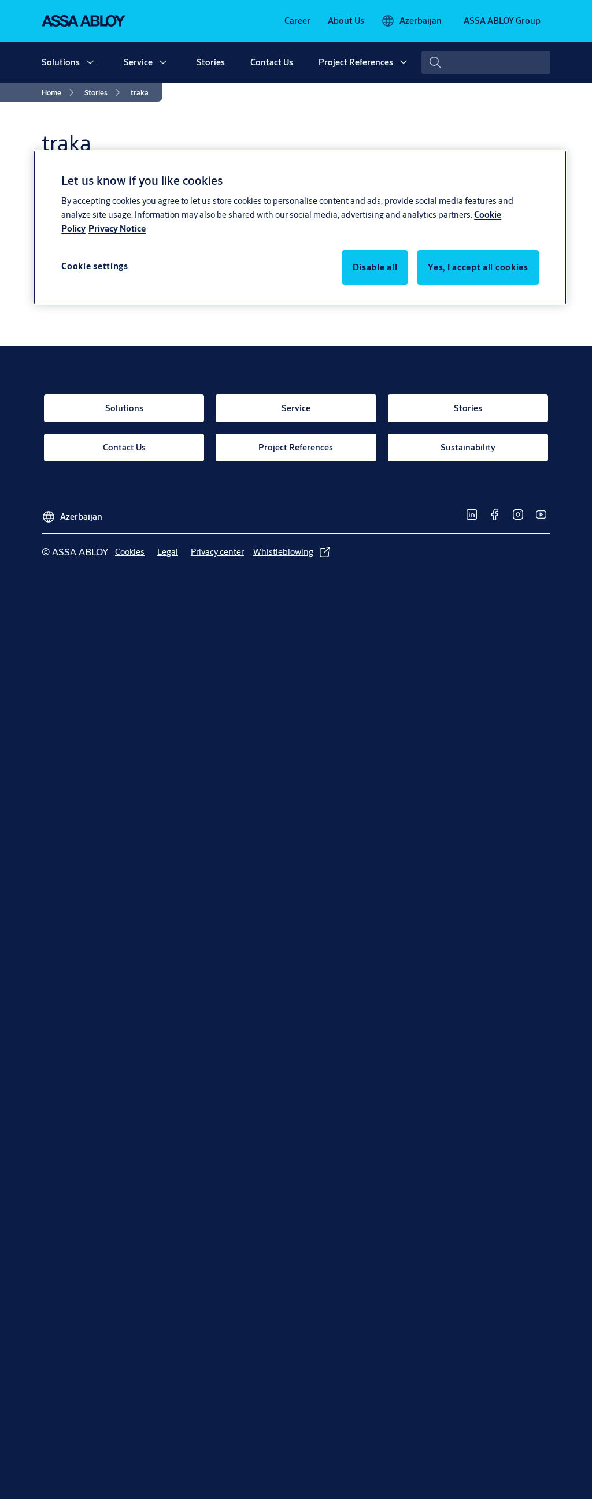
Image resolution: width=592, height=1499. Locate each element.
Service (138, 62)
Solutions (61, 62)
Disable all (375, 267)
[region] (300, 227)
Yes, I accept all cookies (478, 267)
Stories (211, 62)
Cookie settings (94, 265)
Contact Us (271, 62)
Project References (356, 62)
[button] (90, 62)
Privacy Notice (117, 228)
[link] (297, 21)
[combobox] (485, 62)
